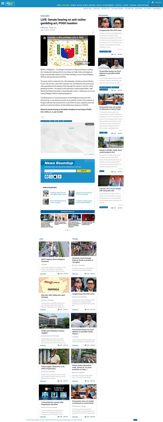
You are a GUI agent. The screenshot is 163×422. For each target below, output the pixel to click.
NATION (79, 5)
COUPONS (133, 5)
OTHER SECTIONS (143, 5)
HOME (59, 5)
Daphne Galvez (77, 297)
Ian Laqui (76, 265)
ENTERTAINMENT (108, 5)
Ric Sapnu (45, 300)
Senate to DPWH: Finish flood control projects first (110, 151)
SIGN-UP (83, 171)
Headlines (45, 16)
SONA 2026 (96, 8)
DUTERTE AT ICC (105, 8)
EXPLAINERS (138, 8)
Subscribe (158, 2)
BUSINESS (92, 5)
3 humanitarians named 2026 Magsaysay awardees (52, 403)
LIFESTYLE (118, 5)
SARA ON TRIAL (88, 8)
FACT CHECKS (147, 8)
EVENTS (126, 5)
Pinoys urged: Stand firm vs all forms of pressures (52, 368)
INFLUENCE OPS (129, 8)
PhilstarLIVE (44, 28)
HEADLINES (65, 5)
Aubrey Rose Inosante (48, 336)
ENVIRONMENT (157, 8)
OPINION (73, 5)
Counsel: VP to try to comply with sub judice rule (110, 190)
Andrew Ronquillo (47, 407)
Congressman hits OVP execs (83, 294)
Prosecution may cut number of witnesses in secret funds (83, 402)
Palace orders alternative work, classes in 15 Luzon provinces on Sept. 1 (82, 367)
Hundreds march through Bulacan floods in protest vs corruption (82, 260)
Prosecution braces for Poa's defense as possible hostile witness (83, 332)
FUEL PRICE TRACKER (117, 8)
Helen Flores (45, 371)
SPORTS (99, 5)
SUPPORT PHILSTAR (156, 5)
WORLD (85, 5)
